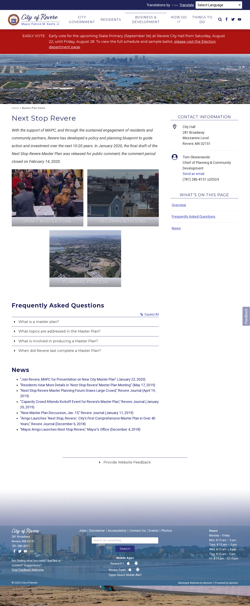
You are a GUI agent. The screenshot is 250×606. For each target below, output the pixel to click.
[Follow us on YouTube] (25, 551)
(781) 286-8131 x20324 (201, 179)
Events (153, 530)
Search (125, 548)
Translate (186, 5)
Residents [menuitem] (111, 20)
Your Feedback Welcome (28, 570)
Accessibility (117, 530)
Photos (166, 530)
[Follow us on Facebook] (14, 551)
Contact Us (137, 530)
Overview (179, 205)
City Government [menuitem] (82, 19)
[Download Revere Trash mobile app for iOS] (130, 570)
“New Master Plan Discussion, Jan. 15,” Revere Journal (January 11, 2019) (76, 413)
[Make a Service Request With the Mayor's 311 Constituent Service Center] (32, 551)
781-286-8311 (21, 546)
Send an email (193, 174)
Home (15, 108)
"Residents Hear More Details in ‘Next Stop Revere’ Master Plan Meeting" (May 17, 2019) (87, 385)
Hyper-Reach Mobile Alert (125, 575)
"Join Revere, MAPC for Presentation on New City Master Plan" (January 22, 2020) (83, 379)
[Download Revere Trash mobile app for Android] (137, 570)
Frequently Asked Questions (193, 216)
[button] (85, 321)
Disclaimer (97, 530)
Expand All (151, 314)
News (176, 228)
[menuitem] (220, 19)
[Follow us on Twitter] (20, 551)
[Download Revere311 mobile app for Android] (136, 563)
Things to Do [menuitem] (202, 19)
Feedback (246, 316)
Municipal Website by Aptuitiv (195, 582)
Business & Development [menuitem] (146, 19)
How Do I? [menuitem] (179, 19)
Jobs (82, 530)
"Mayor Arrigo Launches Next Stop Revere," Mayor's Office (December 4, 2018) (80, 429)
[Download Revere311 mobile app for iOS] (128, 563)
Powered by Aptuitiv (226, 582)
